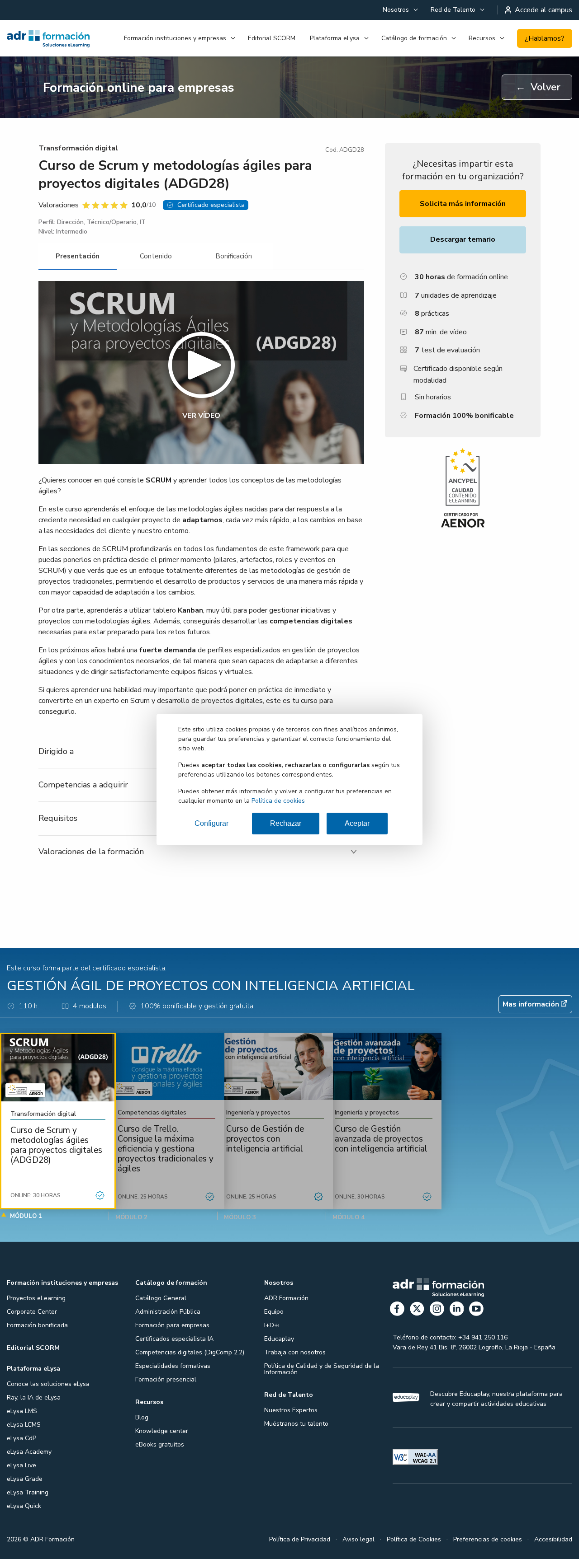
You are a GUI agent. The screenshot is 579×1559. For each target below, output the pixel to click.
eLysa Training (27, 1492)
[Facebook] (397, 1310)
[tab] (77, 256)
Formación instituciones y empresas (175, 38)
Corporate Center (32, 1311)
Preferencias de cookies (487, 1539)
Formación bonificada (37, 1325)
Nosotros (396, 9)
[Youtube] (476, 1310)
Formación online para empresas (138, 87)
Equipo (274, 1311)
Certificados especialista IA (174, 1338)
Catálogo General (160, 1298)
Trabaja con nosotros (295, 1352)
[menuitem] (399, 10)
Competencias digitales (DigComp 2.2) (189, 1352)
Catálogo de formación (414, 38)
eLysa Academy (29, 1451)
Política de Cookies (414, 1539)
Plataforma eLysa (335, 38)
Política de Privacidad (299, 1539)
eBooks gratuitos (159, 1444)
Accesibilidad (553, 1539)
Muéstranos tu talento (296, 1423)
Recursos (482, 38)
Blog (141, 1417)
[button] (201, 372)
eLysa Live (21, 1465)
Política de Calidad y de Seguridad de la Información (321, 1369)
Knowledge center (161, 1431)
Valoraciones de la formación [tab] (91, 851)
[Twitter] (417, 1310)
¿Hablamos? (545, 38)
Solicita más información (463, 204)
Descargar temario (462, 239)
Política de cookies (278, 800)
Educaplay (279, 1338)
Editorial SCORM (271, 38)
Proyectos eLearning (36, 1298)
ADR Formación (286, 1298)
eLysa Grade (25, 1479)
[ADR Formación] (48, 38)
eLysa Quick (24, 1506)
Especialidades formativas (172, 1366)
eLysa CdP (21, 1438)
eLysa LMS (22, 1411)
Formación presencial (165, 1379)
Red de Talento (453, 9)
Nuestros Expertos (291, 1410)
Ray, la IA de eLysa (34, 1397)
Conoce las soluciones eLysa (48, 1384)
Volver (538, 87)
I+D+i (272, 1325)
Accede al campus (543, 10)
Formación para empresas (172, 1325)
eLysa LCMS (24, 1424)
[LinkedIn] (457, 1310)
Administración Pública (167, 1311)
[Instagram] (437, 1310)
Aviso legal (358, 1539)
